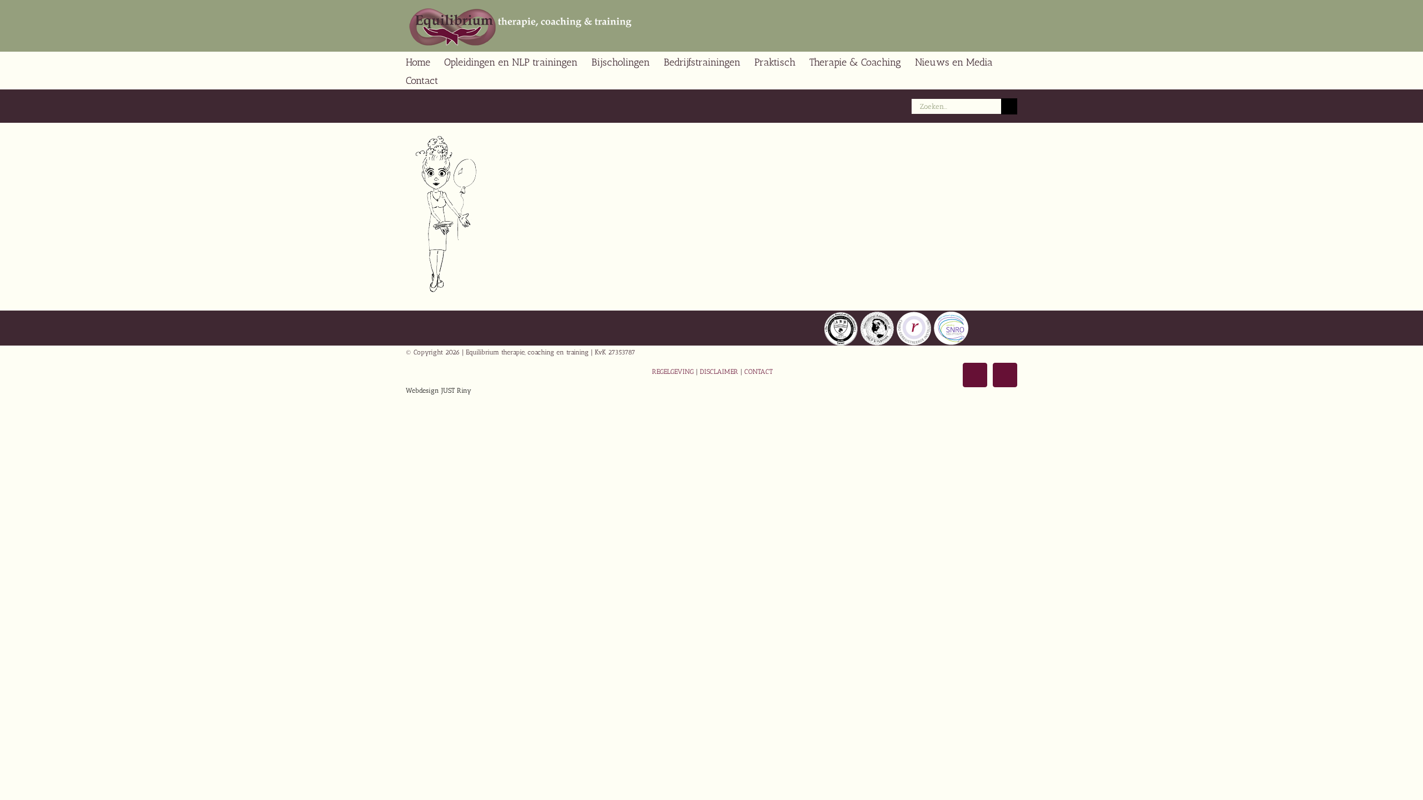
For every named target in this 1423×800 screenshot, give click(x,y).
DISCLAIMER (719, 372)
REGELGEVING (673, 372)
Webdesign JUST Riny (438, 390)
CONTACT (758, 372)
